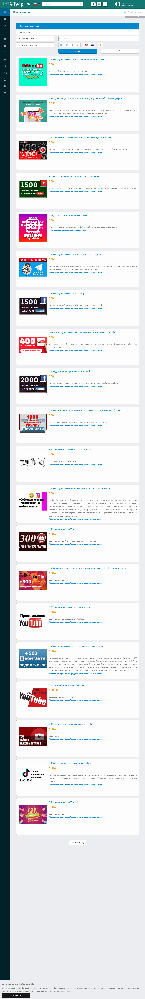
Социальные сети (78, 230)
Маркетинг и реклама (59, 74)
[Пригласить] (28, 4)
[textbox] (66, 38)
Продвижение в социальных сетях (86, 74)
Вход (124, 3)
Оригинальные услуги (59, 230)
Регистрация (127, 5)
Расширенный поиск (29, 26)
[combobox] (35, 38)
